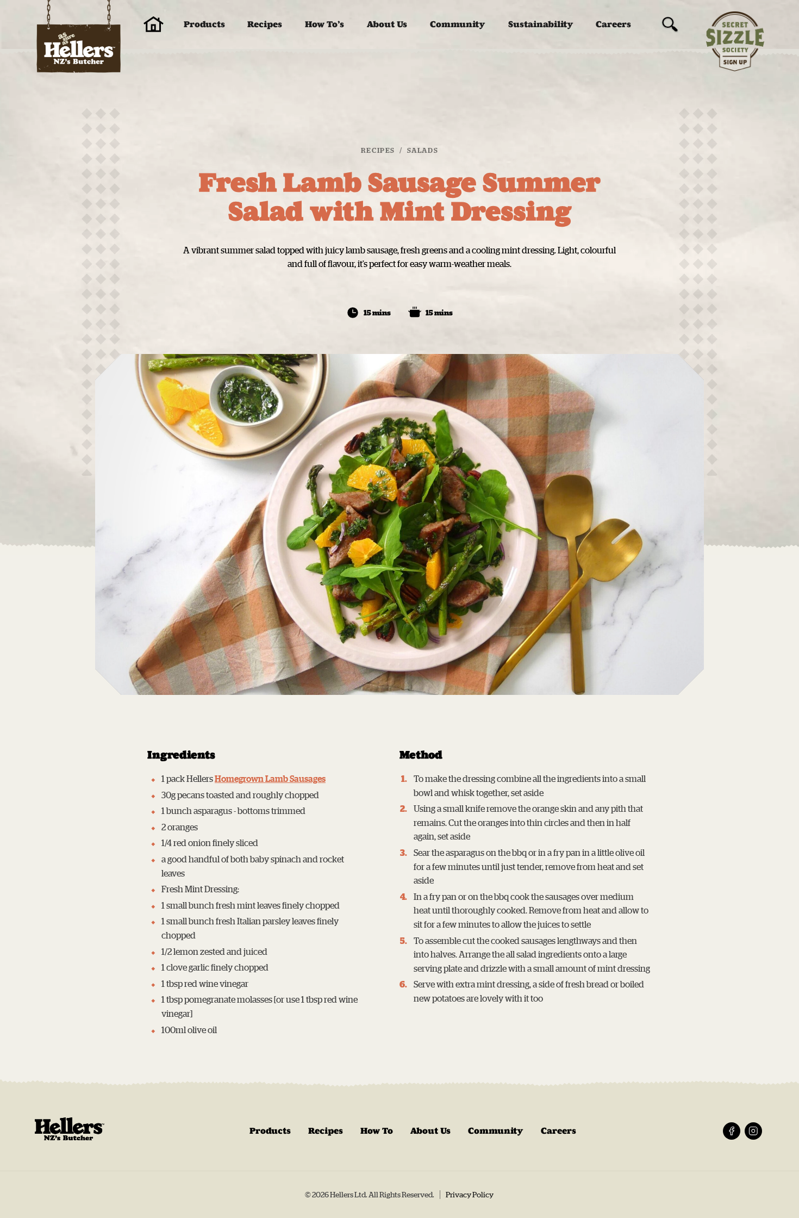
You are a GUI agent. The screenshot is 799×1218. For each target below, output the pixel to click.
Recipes (264, 24)
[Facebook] (731, 1131)
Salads (423, 150)
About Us (387, 24)
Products (204, 24)
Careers (613, 24)
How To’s (324, 24)
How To (376, 1131)
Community (457, 24)
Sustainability (540, 24)
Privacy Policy (470, 1194)
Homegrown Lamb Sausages (270, 779)
